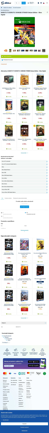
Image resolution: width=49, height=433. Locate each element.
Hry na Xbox (4, 178)
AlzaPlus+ (28, 386)
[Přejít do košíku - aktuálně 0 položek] (47, 3)
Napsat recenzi (25, 206)
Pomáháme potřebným (21, 403)
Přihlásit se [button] (31, 3)
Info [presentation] (2, 198)
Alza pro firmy (29, 380)
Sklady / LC (21, 400)
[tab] (2, 198)
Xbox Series (4, 183)
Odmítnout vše (24, 430)
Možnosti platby (6, 383)
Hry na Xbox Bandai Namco (7, 181)
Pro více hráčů (9, 338)
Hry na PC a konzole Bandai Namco (9, 164)
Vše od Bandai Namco (5, 10)
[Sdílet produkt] (47, 12)
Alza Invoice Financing (28, 397)
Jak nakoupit (13, 384)
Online (9, 340)
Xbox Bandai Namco (6, 169)
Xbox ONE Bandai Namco (7, 175)
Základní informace (21, 385)
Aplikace (20, 398)
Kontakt (20, 380)
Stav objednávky (14, 380)
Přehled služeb (6, 401)
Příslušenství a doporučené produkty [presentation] (20, 198)
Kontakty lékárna (22, 382)
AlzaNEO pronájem (28, 383)
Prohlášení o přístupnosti (5, 398)
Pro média (21, 396)
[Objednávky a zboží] (38, 3)
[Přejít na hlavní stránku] (6, 3)
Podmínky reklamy (5, 404)
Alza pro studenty (28, 391)
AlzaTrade (28, 394)
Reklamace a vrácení (5, 387)
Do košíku (9, 96)
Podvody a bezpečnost (5, 408)
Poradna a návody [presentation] (8, 198)
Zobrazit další (23, 152)
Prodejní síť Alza (6, 389)
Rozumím (24, 423)
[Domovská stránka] (1, 7)
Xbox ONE (4, 172)
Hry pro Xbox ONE (5, 189)
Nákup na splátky (6, 391)
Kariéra (20, 394)
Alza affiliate (28, 388)
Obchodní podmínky (5, 395)
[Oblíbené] (41, 3)
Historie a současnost (21, 389)
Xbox (3, 166)
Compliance (21, 406)
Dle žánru (7, 337)
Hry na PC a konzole (17, 7)
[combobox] (18, 3)
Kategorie (4, 322)
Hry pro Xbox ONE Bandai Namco (9, 192)
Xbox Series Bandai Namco (7, 186)
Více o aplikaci (8, 365)
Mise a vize (21, 391)
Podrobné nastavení (24, 427)
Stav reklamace (14, 382)
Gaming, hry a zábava (8, 7)
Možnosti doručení (5, 381)
